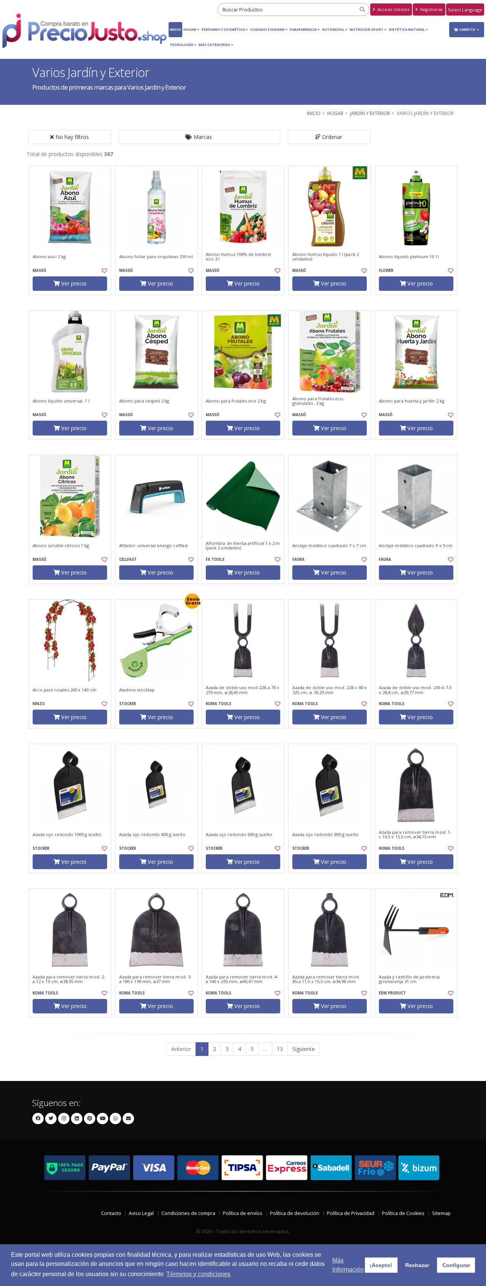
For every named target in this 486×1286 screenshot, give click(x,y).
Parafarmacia (303, 29)
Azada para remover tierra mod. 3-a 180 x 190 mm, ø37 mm (155, 979)
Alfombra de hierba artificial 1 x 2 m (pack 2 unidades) (243, 546)
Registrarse (431, 9)
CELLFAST (128, 559)
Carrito (467, 29)
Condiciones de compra (188, 1213)
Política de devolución (294, 1213)
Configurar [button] (456, 1265)
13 (280, 1048)
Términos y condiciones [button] (198, 1274)
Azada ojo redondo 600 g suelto (239, 834)
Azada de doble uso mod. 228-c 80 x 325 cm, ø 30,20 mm (329, 690)
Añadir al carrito (72, 301)
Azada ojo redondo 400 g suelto (152, 834)
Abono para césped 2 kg (144, 401)
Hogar (189, 29)
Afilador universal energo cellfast (153, 545)
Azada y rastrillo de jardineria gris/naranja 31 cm (409, 979)
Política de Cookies (403, 1213)
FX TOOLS (215, 559)
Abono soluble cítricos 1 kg (61, 545)
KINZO (39, 703)
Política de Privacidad (350, 1213)
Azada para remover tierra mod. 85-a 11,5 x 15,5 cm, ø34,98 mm (326, 979)
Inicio (175, 29)
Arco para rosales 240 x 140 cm (64, 690)
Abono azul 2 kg (49, 256)
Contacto (111, 1213)
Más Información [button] (348, 1265)
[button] (199, 137)
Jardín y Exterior (370, 113)
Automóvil (333, 29)
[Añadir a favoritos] (103, 271)
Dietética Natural (407, 29)
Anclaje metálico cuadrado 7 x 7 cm (329, 545)
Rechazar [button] (417, 1265)
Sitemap (441, 1213)
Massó (39, 270)
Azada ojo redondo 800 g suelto (325, 834)
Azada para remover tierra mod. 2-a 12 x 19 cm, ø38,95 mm (69, 979)
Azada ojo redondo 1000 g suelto (67, 834)
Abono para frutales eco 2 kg (236, 401)
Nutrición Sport (366, 29)
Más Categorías (214, 44)
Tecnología (181, 44)
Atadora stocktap (137, 690)
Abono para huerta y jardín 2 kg (411, 401)
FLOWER (386, 270)
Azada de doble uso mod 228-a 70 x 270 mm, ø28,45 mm (242, 690)
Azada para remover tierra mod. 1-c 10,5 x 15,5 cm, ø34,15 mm (415, 834)
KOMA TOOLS (218, 703)
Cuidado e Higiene (267, 29)
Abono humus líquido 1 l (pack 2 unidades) (325, 257)
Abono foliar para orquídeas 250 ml (156, 256)
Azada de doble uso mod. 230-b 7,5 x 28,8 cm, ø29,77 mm (415, 690)
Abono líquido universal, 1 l (61, 401)
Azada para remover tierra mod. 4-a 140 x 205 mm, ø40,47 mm (242, 979)
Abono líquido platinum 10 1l (409, 256)
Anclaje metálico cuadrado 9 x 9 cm (416, 545)
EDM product (392, 993)
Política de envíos (242, 1213)
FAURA (298, 559)
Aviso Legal (141, 1213)
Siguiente (303, 1048)
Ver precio (73, 283)
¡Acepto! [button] (381, 1265)
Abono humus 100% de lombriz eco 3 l (238, 257)
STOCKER (127, 703)
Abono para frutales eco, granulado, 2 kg (318, 401)
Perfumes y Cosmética (223, 29)
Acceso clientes (392, 9)
